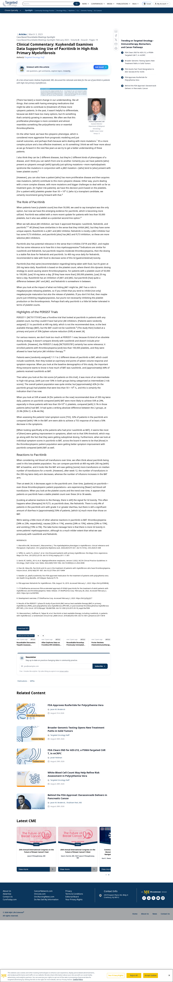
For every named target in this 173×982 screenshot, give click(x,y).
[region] (86, 975)
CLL (78, 11)
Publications (22, 681)
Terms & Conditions (74, 894)
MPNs (32, 681)
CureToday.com (10, 899)
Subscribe (99, 666)
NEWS (84, 4)
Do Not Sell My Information (46, 899)
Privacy (68, 891)
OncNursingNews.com (44, 896)
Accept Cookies (151, 975)
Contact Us (8, 896)
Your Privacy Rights (73, 899)
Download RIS (23, 628)
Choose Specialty (11, 10)
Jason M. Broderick (57, 709)
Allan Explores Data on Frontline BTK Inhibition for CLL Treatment (47, 643)
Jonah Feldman (56, 757)
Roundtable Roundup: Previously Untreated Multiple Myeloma (71, 643)
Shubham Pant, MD (74, 802)
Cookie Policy (78, 979)
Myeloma (71, 11)
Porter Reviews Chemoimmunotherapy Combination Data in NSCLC (97, 643)
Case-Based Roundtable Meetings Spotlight (36, 37)
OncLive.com (40, 894)
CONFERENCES (97, 4)
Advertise (7, 894)
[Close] (169, 975)
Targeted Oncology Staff (59, 735)
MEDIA (109, 4)
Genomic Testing (86, 11)
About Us (7, 891)
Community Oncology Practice (44, 11)
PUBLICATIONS (122, 4)
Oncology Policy (61, 11)
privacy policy (64, 671)
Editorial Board (72, 896)
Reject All (134, 975)
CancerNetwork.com (43, 891)
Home (134, 914)
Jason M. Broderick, (58, 802)
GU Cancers (98, 11)
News (155, 914)
